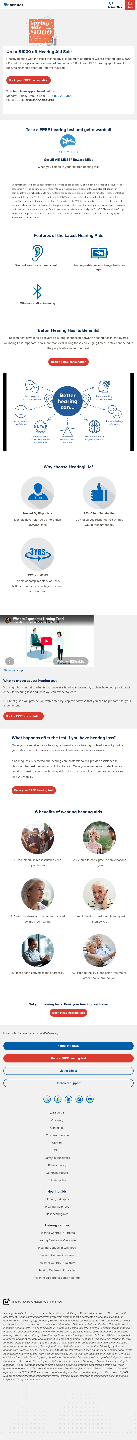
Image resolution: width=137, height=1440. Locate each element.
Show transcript (13, 670)
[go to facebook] (57, 1100)
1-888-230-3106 (62, 96)
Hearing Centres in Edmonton (57, 1270)
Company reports (57, 1173)
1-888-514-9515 (68, 1046)
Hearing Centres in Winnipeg (57, 1247)
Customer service (57, 1135)
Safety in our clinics (57, 1158)
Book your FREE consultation (28, 80)
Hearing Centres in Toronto (57, 1233)
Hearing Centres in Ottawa (57, 1255)
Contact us (57, 1128)
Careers (57, 1143)
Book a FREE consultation (68, 362)
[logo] (13, 4)
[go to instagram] (79, 1100)
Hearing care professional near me (57, 1278)
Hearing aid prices (57, 1206)
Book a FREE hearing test (68, 1058)
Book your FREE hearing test (33, 790)
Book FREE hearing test (68, 1013)
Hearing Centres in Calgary (57, 1263)
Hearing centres (57, 1225)
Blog (57, 1150)
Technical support (68, 1083)
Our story (57, 1120)
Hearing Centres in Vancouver (57, 1240)
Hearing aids (57, 1191)
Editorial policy (57, 1180)
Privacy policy (57, 1165)
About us (57, 1112)
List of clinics (69, 1070)
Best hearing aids (57, 1214)
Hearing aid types (57, 1199)
